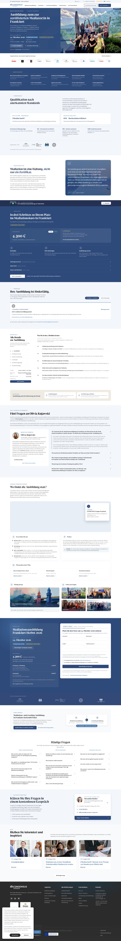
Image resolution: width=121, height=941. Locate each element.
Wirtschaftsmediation (66, 893)
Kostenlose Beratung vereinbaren (78, 675)
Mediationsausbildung (31, 5)
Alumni (80, 898)
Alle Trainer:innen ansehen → (29, 463)
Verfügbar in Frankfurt (92, 298)
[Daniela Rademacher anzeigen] (108, 802)
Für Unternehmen (72, 5)
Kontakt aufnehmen (100, 890)
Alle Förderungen (105, 298)
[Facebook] (18, 898)
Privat (50, 231)
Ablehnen (26, 935)
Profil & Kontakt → (19, 459)
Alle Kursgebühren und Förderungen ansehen (23, 683)
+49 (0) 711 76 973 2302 (89, 1)
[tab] (20, 351)
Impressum (103, 930)
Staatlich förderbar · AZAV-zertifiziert (20, 1)
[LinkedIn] (15, 898)
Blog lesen (13, 867)
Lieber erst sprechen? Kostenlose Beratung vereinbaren (44, 276)
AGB (74, 660)
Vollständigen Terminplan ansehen (23, 647)
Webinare (46, 898)
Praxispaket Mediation (66, 898)
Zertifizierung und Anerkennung (86, 895)
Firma (55, 231)
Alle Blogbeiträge (60, 875)
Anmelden (37, 932)
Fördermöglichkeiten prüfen (71, 239)
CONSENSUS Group (83, 905)
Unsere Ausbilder (82, 900)
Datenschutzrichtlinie (8, 924)
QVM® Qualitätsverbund (94, 129)
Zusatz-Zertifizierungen (50, 895)
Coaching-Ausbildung (52, 5)
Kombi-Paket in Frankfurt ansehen (25, 727)
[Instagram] (11, 898)
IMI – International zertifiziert (45, 129)
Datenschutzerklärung (84, 660)
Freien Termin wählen (83, 818)
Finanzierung (63, 5)
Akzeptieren (15, 935)
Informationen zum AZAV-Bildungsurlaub (23, 317)
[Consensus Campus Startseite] (16, 5)
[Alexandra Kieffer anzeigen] (107, 802)
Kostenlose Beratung (32, 45)
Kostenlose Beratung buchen (46, 727)
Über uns (77, 1)
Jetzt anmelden (105, 5)
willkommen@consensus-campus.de (88, 812)
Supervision (64, 895)
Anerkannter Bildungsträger (18, 129)
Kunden (80, 903)
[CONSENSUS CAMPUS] (26, 887)
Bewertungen (18, 49)
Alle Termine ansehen (31, 41)
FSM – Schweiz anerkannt (69, 129)
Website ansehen (18, 576)
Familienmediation (65, 890)
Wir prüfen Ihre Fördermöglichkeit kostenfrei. (47, 322)
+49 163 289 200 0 (83, 809)
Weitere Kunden (106, 56)
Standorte (41, 5)
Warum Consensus (82, 893)
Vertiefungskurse (48, 893)
